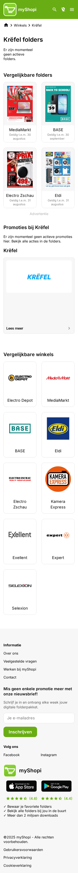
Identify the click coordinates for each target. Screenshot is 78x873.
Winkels (20, 25)
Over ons (10, 653)
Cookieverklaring (17, 865)
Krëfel (37, 25)
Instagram (49, 755)
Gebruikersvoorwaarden (23, 850)
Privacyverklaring (17, 857)
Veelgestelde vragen (20, 661)
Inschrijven (20, 731)
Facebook (11, 755)
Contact (9, 677)
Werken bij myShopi (19, 669)
